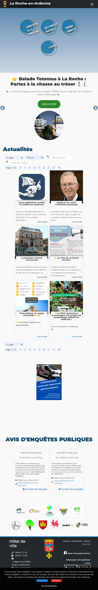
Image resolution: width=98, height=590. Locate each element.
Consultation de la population (32, 29)
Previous (2, 108)
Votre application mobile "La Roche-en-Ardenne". (32, 204)
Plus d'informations (49, 586)
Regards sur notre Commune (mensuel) (66, 204)
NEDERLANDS (77, 541)
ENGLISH (87, 541)
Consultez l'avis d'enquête (35, 489)
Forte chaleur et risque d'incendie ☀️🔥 (31, 314)
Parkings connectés (70, 29)
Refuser (56, 580)
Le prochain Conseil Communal (31, 259)
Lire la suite (42, 221)
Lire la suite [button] (49, 105)
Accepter (42, 580)
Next (95, 108)
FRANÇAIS (66, 541)
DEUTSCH (86, 544)
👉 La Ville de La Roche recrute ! (66, 259)
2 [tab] (50, 138)
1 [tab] (47, 138)
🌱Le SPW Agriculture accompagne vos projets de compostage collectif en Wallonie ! (66, 316)
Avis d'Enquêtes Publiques (51, 28)
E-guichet (53, 46)
